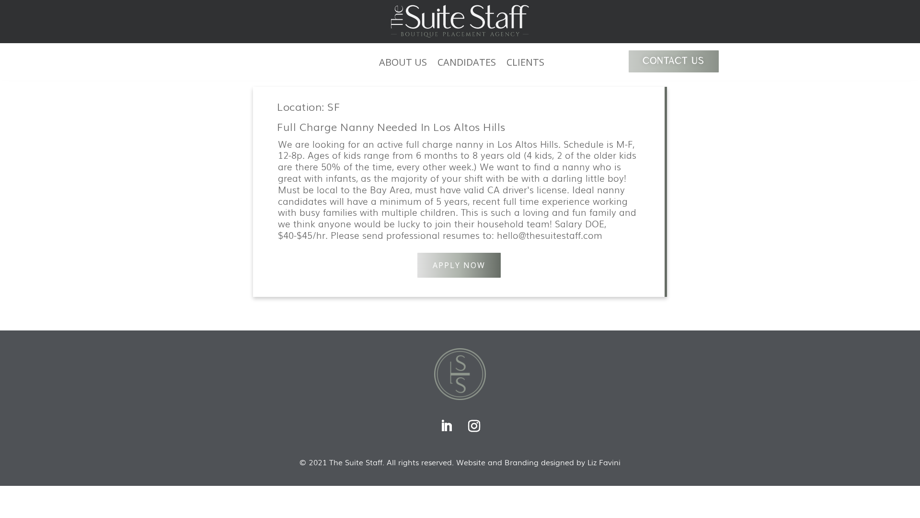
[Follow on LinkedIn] (446, 426)
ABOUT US (403, 64)
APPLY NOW (459, 265)
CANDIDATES (466, 64)
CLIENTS (525, 64)
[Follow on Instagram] (474, 426)
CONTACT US (673, 61)
